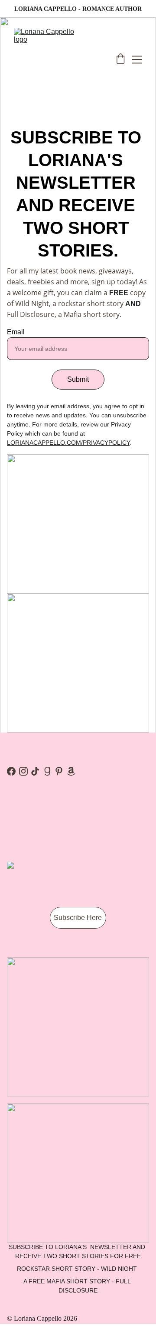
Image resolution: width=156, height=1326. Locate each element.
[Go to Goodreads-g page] (47, 771)
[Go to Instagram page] (23, 771)
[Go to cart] (120, 59)
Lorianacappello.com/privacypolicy (68, 442)
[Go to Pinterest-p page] (59, 771)
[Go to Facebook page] (11, 771)
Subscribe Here (78, 917)
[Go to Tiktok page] (35, 771)
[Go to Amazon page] (71, 771)
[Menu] (137, 59)
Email (16, 332)
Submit (78, 379)
